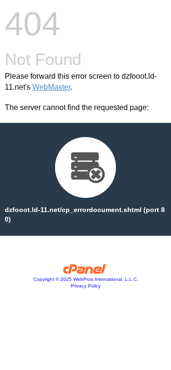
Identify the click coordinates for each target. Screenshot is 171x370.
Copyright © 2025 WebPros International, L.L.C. (85, 279)
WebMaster (51, 87)
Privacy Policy (86, 285)
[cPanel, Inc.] (85, 271)
